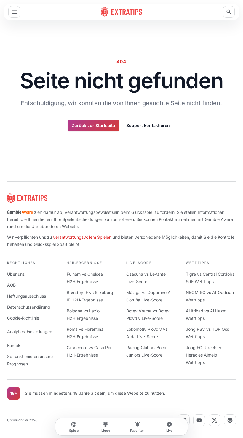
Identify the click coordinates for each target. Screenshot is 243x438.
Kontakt (14, 345)
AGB (11, 285)
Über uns (16, 274)
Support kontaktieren (150, 125)
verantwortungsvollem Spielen (82, 237)
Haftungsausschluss (26, 296)
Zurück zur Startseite (93, 125)
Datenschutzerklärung (28, 306)
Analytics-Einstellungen (29, 331)
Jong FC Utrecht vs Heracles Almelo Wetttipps (204, 355)
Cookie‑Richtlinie (23, 317)
